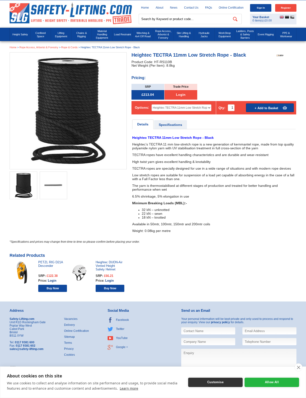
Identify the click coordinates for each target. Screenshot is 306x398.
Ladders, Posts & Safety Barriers (245, 34)
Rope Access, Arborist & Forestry (163, 34)
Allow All (272, 382)
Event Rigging (266, 34)
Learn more (129, 388)
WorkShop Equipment (225, 35)
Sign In (261, 7)
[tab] (142, 124)
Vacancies (70, 319)
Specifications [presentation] (170, 125)
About (159, 7)
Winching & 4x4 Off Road (143, 35)
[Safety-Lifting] (71, 13)
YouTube (122, 338)
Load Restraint (122, 34)
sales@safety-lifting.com (27, 349)
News (173, 7)
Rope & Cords (69, 47)
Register (286, 7)
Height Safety (20, 34)
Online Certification (231, 7)
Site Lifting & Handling (184, 35)
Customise (215, 382)
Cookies (69, 354)
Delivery (69, 325)
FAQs (208, 7)
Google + (122, 347)
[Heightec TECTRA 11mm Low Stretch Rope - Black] (68, 111)
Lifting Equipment (61, 35)
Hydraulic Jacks (204, 35)
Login (181, 95)
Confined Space (40, 35)
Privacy (69, 348)
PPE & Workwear (286, 35)
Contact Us (191, 7)
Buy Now (53, 288)
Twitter (120, 329)
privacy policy (220, 322)
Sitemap (69, 337)
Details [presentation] (142, 124)
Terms (68, 342)
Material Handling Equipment (102, 34)
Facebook (122, 320)
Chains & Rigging (81, 35)
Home (145, 7)
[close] (298, 367)
